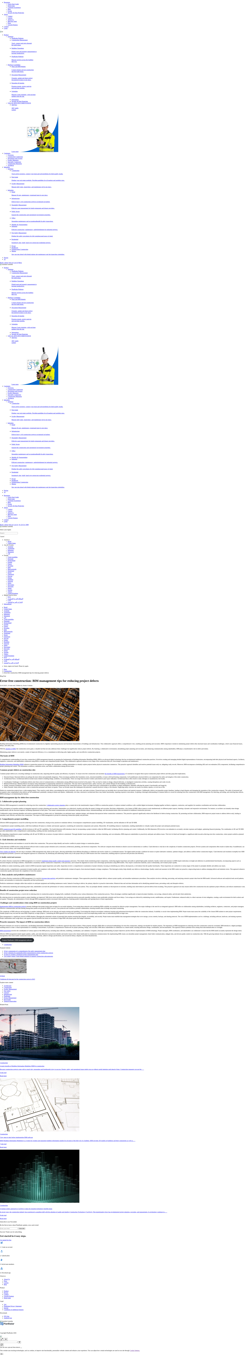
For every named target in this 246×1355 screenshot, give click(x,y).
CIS (9, 553)
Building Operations (24, 50)
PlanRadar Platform (17, 38)
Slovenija (10, 586)
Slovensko (11, 585)
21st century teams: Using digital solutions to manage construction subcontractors (28, 956)
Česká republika (12, 557)
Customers (7, 153)
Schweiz (10, 581)
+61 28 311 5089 (23, 525)
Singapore (11, 552)
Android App (8, 1318)
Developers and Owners (15, 158)
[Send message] (19, 1342)
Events (10, 11)
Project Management (10, 998)
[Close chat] (6, 1339)
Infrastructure (8, 994)
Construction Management (22, 42)
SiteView (15, 128)
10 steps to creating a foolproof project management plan (21, 954)
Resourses (7, 2)
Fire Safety (7, 991)
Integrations (15, 99)
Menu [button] (20, 262)
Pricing (6, 257)
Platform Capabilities (14, 65)
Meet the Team (12, 21)
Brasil (9, 541)
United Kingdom (13, 593)
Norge (10, 572)
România (10, 579)
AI (4, 259)
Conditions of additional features (14, 1309)
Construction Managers (15, 163)
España (10, 562)
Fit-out (14, 246)
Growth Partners (13, 25)
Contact (10, 16)
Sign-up (11, 262)
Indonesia (11, 550)
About (6, 14)
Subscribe (22, 1228)
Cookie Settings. (135, 1350)
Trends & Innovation (10, 1001)
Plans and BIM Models (23, 69)
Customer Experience (14, 7)
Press (9, 23)
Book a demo (4, 262)
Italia (9, 567)
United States (12, 543)
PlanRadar (7, 996)
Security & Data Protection (16, 13)
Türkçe (10, 592)
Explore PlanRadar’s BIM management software (17, 940)
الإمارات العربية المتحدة (15, 602)
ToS (5, 1304)
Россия (10, 576)
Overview (11, 155)
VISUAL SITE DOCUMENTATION (19, 103)
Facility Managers (13, 160)
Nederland (11, 571)
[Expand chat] (2, 1339)
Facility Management (10, 989)
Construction (8, 671)
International (7, 604)
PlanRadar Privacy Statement (13, 1306)
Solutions (10, 36)
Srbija (9, 583)
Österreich (11, 574)
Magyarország (12, 569)
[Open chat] (2, 1344)
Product (6, 35)
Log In (16, 262)
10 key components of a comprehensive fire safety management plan (24, 951)
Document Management (22, 77)
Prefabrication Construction (20, 249)
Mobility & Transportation (19, 224)
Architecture (7, 986)
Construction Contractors (15, 157)
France (10, 564)
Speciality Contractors (14, 162)
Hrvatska (10, 566)
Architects (11, 165)
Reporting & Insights (21, 85)
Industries (7, 167)
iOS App (6, 1316)
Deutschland (11, 560)
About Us (11, 19)
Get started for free (5, 1240)
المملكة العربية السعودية (15, 599)
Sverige (10, 590)
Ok (1, 1354)
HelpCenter (11, 6)
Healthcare (15, 247)
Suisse (10, 588)
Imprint (6, 1308)
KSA (9, 597)
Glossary (6, 992)
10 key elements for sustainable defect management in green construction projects (28, 953)
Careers (10, 18)
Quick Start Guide (13, 4)
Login (5, 28)
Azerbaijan (11, 548)
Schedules (24, 94)
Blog (9, 9)
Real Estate (7, 999)
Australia (10, 547)
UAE (9, 600)
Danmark (10, 559)
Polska (10, 578)
